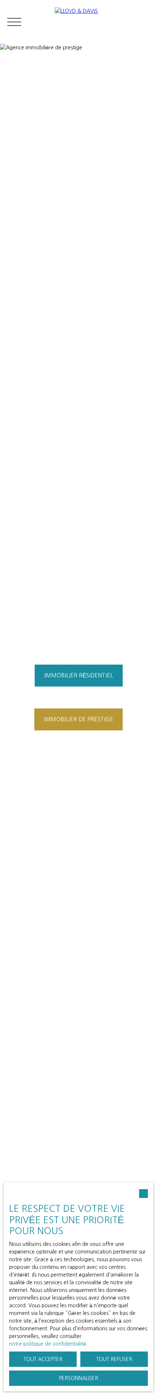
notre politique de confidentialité (47, 1343)
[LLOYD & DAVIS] (102, 22)
